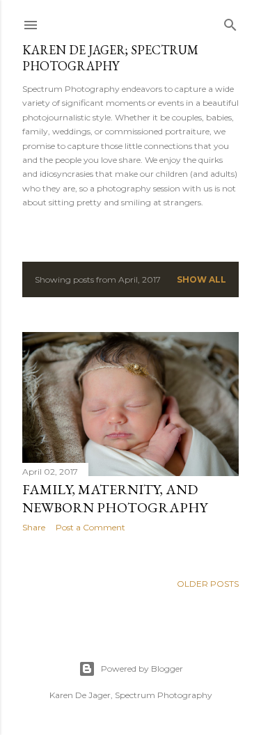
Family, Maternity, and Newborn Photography (114, 498)
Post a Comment (90, 527)
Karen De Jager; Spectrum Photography (110, 58)
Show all (201, 279)
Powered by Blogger (142, 668)
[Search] (230, 21)
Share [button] (33, 527)
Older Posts (208, 583)
